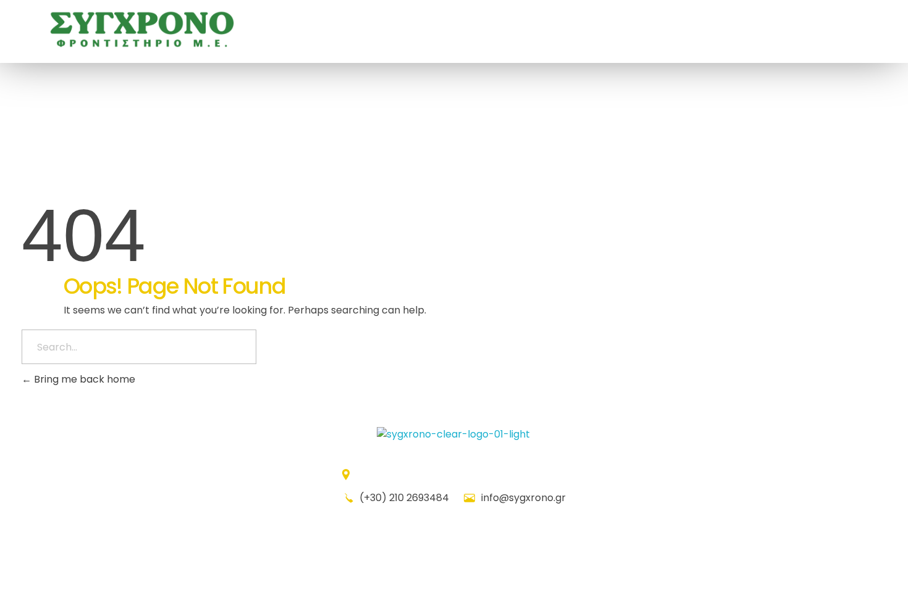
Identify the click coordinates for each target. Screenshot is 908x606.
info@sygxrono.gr (522, 498)
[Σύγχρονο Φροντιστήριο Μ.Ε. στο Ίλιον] (142, 29)
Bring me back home (83, 379)
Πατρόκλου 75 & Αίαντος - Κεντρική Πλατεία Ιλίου (461, 474)
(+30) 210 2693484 (404, 498)
